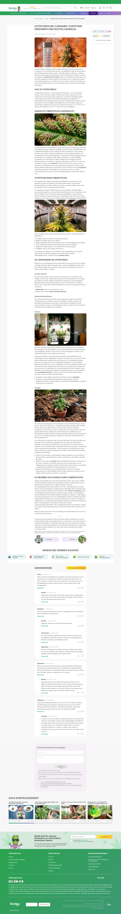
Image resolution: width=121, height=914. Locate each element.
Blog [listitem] (101, 13)
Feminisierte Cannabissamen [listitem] (18, 13)
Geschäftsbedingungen (95, 856)
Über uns (51, 856)
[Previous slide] (107, 798)
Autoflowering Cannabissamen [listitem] (41, 13)
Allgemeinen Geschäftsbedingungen (80, 840)
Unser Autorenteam (54, 868)
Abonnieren (104, 837)
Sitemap (50, 871)
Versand (11, 856)
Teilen (105, 36)
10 (102, 31)
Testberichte (52, 862)
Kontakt (50, 859)
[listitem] (100, 7)
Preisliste (11, 865)
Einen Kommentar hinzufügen (76, 568)
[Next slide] (110, 798)
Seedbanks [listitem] (83, 13)
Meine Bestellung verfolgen (17, 859)
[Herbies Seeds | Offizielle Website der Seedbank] (16, 8)
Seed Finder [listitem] (58, 13)
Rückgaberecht (13, 862)
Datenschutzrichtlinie (94, 864)
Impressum (91, 869)
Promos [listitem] (93, 13)
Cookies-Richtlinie (93, 866)
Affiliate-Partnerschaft (55, 865)
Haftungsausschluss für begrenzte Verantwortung (98, 860)
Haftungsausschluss (65, 532)
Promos (11, 868)
